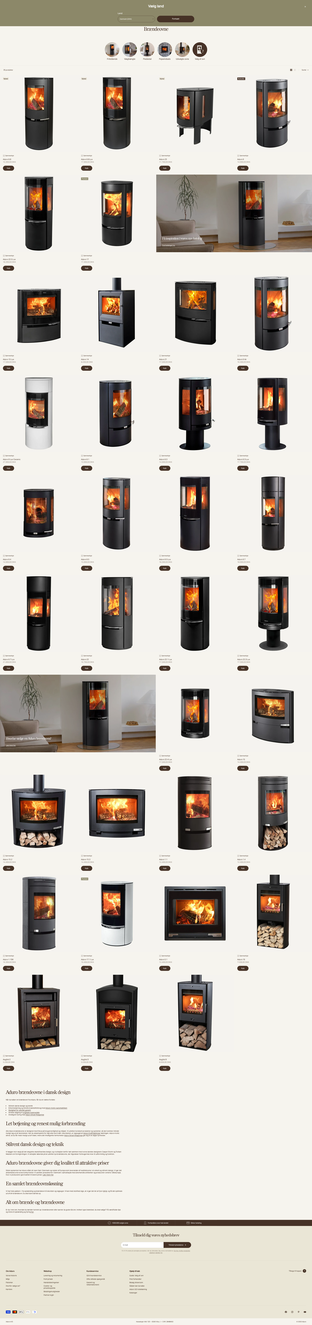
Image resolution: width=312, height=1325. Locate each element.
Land (120, 13)
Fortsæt (175, 19)
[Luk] (305, 6)
